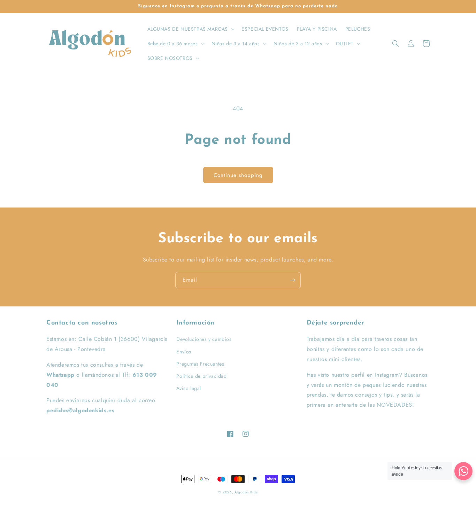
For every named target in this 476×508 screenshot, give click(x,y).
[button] (190, 29)
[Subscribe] (292, 280)
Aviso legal (188, 388)
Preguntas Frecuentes (200, 363)
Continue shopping (238, 175)
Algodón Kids (246, 492)
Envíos (183, 351)
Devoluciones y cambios (203, 339)
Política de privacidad (201, 376)
